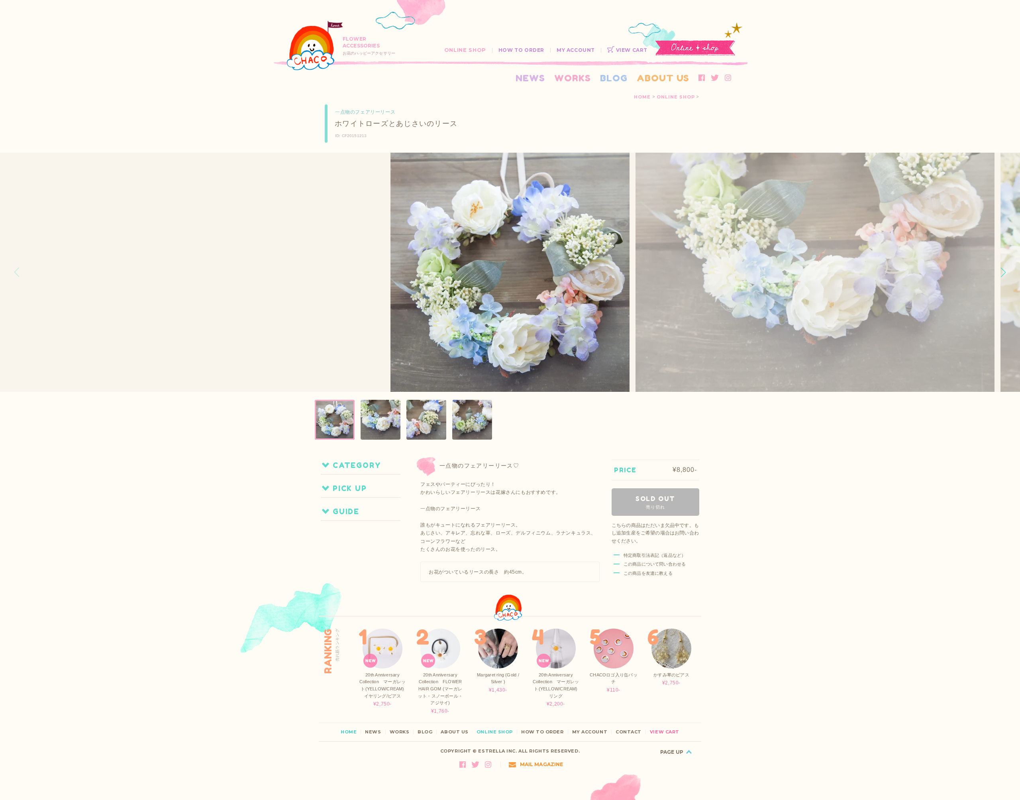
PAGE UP (671, 752)
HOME (642, 97)
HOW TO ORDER (521, 50)
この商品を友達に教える (648, 573)
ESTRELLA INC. (497, 751)
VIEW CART (630, 50)
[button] (1003, 272)
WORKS (572, 78)
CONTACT (628, 732)
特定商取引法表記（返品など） (655, 555)
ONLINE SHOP (465, 50)
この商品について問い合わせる (655, 564)
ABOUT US (663, 78)
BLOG (614, 78)
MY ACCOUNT (576, 50)
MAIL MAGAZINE (541, 764)
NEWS (530, 78)
